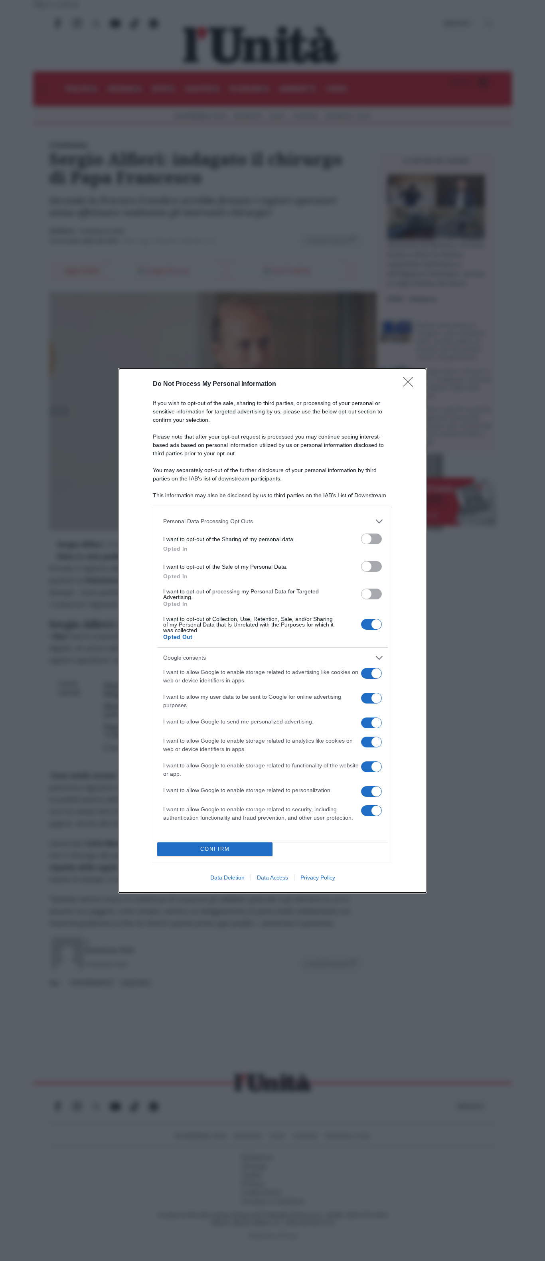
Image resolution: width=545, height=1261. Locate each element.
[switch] (371, 539)
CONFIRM (215, 849)
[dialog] (272, 631)
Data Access (272, 877)
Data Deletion (227, 877)
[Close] (410, 384)
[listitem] (272, 521)
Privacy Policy (317, 877)
